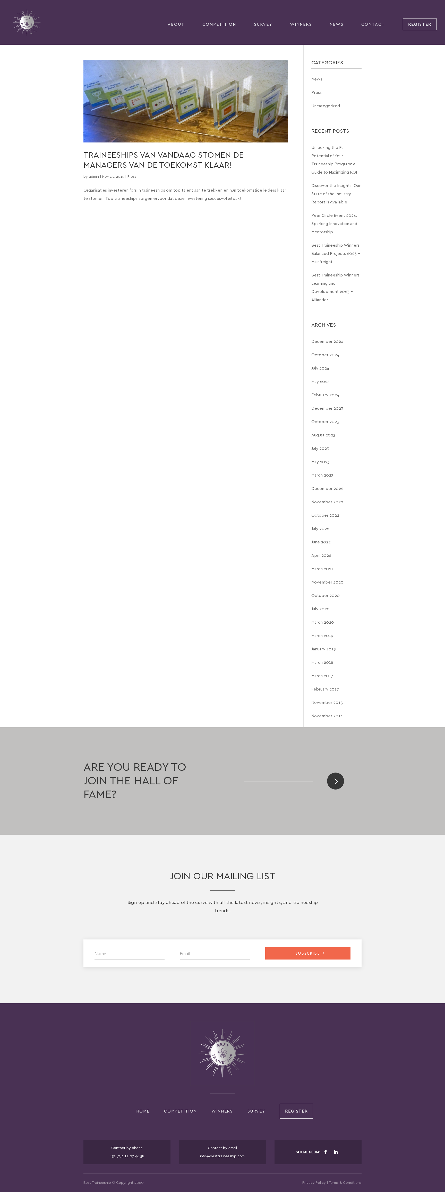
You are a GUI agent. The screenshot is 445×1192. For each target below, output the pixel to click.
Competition (219, 24)
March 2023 (322, 475)
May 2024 (320, 382)
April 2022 (321, 555)
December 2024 (327, 341)
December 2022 (327, 489)
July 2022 (320, 529)
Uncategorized (325, 106)
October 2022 (325, 515)
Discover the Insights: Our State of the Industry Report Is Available (336, 194)
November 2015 (327, 703)
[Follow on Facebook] (325, 1152)
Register (419, 24)
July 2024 (320, 368)
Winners (301, 24)
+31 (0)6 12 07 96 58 (127, 1156)
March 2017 (322, 676)
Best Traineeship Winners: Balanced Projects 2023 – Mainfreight (336, 253)
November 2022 (327, 502)
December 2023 (327, 408)
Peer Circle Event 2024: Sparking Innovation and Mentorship (334, 223)
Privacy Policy (314, 1183)
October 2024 (325, 355)
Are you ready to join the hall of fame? (134, 781)
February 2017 (325, 689)
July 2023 (320, 448)
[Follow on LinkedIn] (336, 1152)
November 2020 (327, 582)
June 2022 (321, 542)
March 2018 (322, 662)
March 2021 (322, 569)
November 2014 (327, 716)
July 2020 (320, 609)
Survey (263, 24)
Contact (373, 24)
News (337, 24)
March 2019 (322, 636)
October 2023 (325, 422)
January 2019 (323, 649)
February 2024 (325, 395)
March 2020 (322, 622)
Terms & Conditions (345, 1183)
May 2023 (320, 462)
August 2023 (323, 435)
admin (94, 176)
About (176, 24)
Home (142, 1111)
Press (131, 176)
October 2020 (325, 596)
